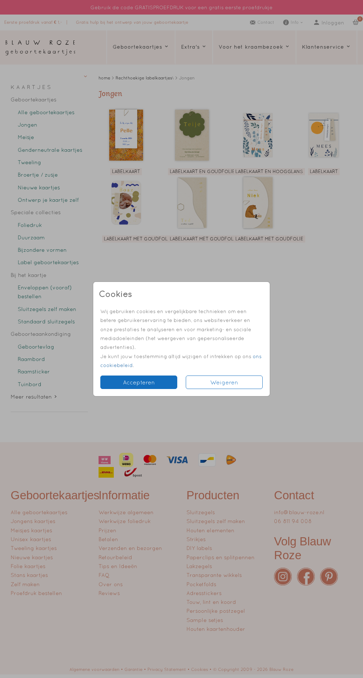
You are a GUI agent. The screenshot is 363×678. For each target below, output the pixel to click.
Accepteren (139, 382)
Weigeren (224, 382)
